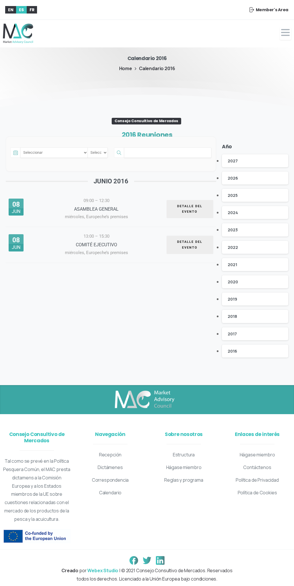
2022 (233, 247)
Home (125, 68)
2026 (233, 178)
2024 (233, 212)
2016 (232, 351)
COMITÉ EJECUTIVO (96, 244)
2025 (232, 195)
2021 (232, 264)
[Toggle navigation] (285, 34)
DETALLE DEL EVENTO (189, 209)
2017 (232, 334)
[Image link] (144, 399)
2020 (233, 282)
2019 (232, 299)
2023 (232, 230)
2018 (232, 316)
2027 (232, 161)
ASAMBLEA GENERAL (96, 209)
